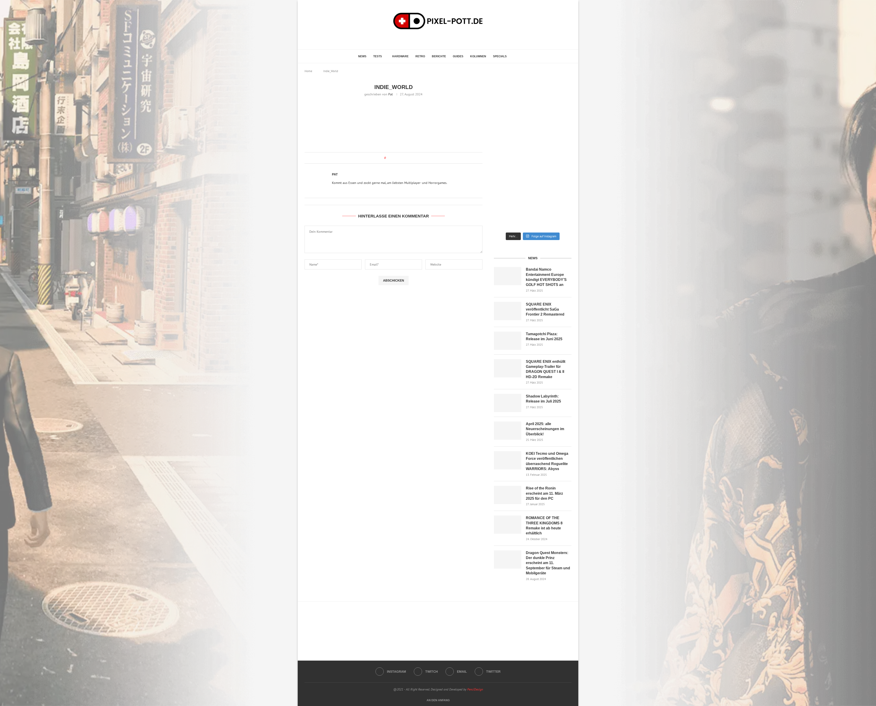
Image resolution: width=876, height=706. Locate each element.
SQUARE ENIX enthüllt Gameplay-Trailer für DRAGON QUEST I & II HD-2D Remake (545, 369)
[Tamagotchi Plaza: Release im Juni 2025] (507, 341)
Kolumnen (478, 56)
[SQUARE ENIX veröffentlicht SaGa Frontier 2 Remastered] (507, 311)
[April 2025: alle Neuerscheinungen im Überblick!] (507, 430)
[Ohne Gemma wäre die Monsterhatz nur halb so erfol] (559, 211)
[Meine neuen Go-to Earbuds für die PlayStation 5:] (533, 211)
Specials (500, 56)
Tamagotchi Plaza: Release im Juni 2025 (544, 336)
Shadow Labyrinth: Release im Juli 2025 (543, 398)
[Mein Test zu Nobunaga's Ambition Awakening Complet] (533, 138)
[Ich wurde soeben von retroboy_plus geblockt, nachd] (506, 138)
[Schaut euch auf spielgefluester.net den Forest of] (506, 100)
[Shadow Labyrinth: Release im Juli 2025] (507, 403)
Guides (458, 56)
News (362, 56)
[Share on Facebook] (393, 158)
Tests (377, 56)
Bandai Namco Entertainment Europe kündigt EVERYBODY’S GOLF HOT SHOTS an (546, 277)
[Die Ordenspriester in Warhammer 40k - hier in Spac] (506, 211)
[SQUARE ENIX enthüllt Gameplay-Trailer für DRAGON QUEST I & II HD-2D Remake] (507, 368)
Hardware (400, 56)
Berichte (439, 56)
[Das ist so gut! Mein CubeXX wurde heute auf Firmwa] (506, 175)
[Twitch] (436, 38)
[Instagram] (429, 38)
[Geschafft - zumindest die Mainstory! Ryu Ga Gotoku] (533, 175)
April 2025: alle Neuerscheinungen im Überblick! (545, 429)
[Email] (442, 38)
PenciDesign (475, 689)
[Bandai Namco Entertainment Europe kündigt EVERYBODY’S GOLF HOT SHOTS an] (507, 276)
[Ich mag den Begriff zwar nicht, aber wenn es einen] (559, 175)
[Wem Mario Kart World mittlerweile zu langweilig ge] (533, 98)
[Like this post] (388, 158)
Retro (420, 56)
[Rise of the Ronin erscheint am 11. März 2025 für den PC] (507, 495)
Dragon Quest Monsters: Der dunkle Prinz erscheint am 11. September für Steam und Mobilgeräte (548, 563)
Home (308, 71)
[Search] (516, 56)
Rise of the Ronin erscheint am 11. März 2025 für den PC (544, 493)
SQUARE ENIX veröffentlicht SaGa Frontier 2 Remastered (545, 309)
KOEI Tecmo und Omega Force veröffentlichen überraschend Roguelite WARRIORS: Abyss (547, 461)
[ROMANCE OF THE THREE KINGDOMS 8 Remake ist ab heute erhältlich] (507, 524)
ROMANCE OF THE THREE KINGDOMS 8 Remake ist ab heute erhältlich (544, 525)
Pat (390, 94)
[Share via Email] (399, 158)
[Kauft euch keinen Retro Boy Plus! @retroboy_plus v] (559, 138)
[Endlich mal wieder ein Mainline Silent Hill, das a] (559, 98)
